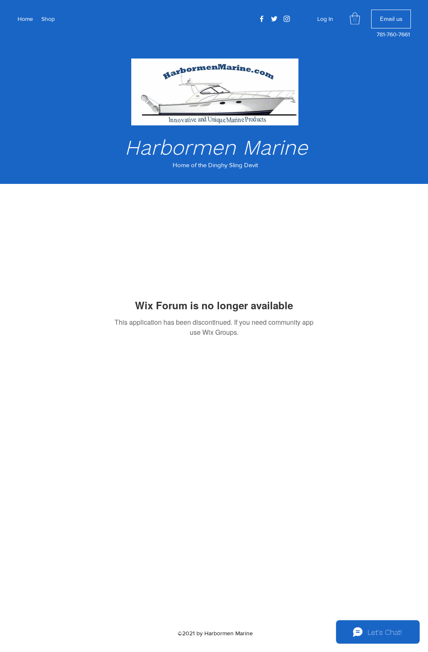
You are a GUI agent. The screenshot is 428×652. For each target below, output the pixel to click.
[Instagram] (287, 19)
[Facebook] (261, 19)
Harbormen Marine (216, 147)
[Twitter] (274, 19)
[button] (355, 19)
